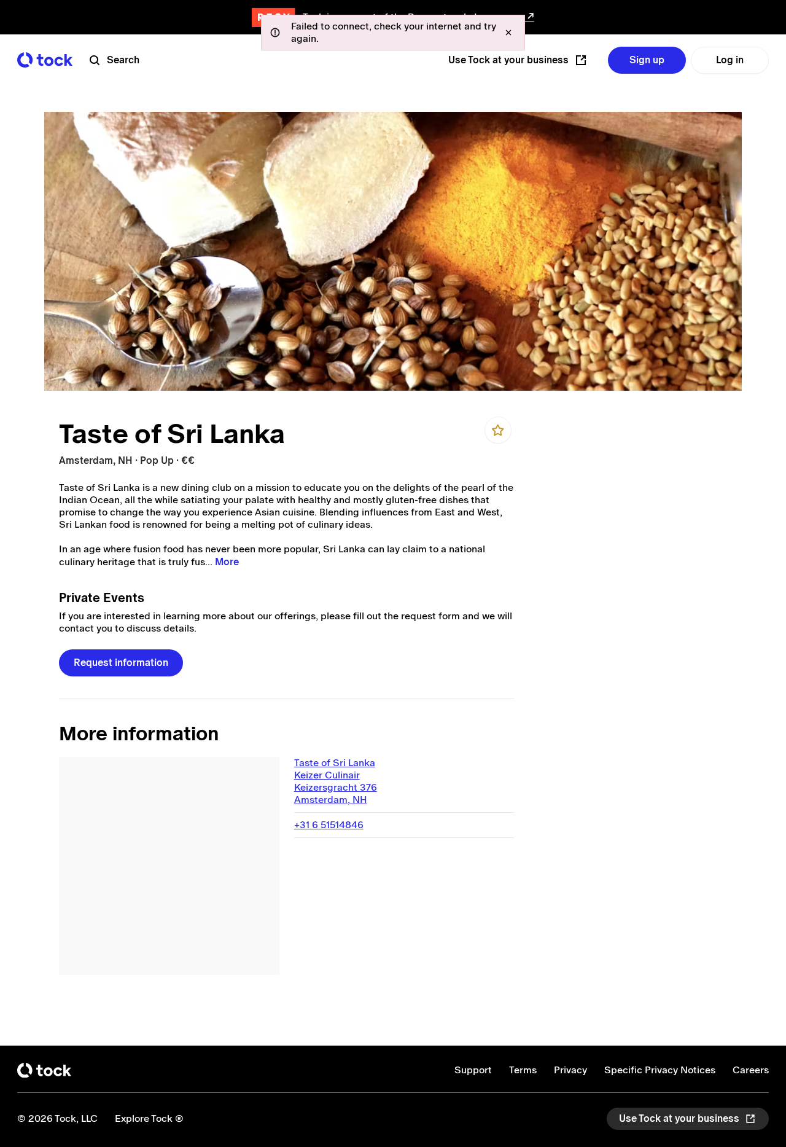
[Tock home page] (44, 60)
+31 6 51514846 (329, 825)
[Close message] (508, 32)
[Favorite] (498, 430)
